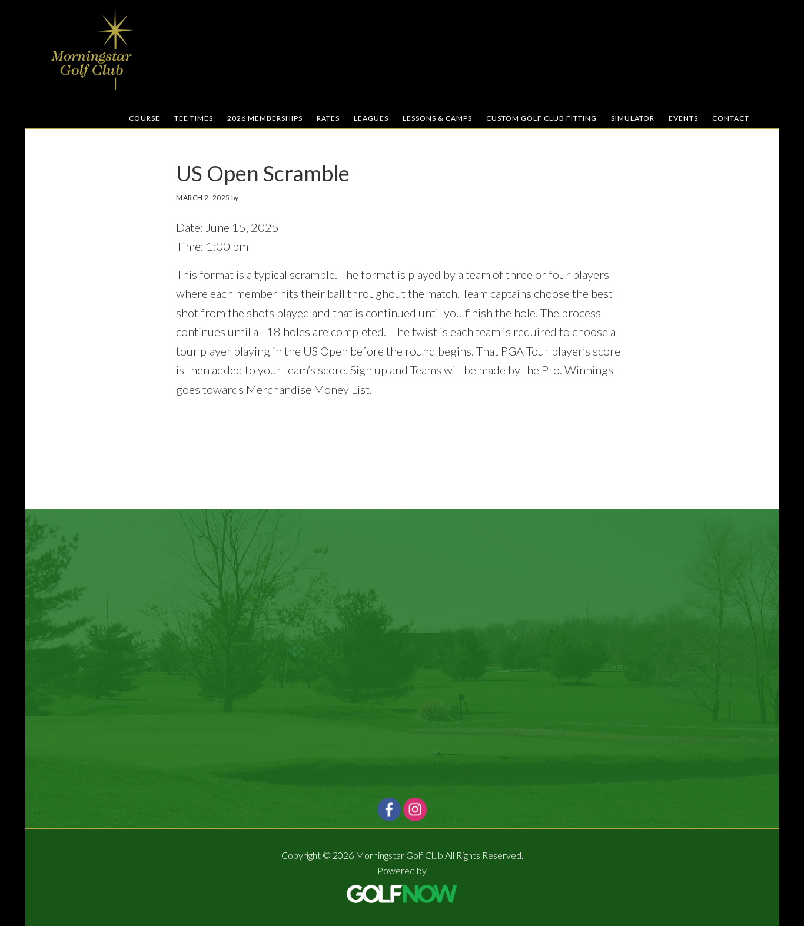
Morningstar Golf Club (93, 49)
